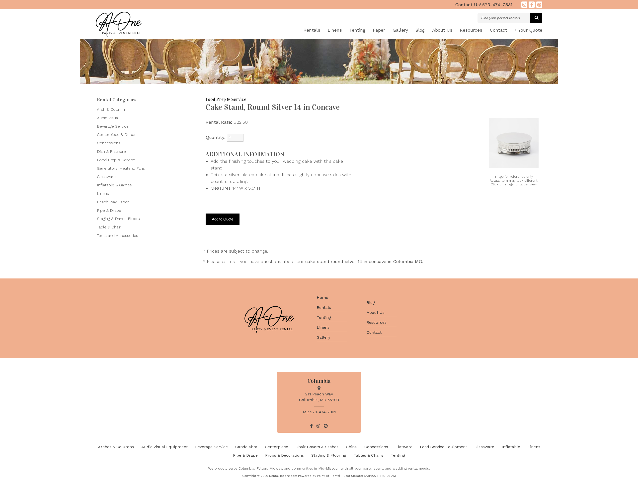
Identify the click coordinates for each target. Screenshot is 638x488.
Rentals (312, 30)
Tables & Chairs (368, 455)
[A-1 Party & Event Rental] (119, 35)
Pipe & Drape (109, 210)
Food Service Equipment (443, 446)
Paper (379, 30)
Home (322, 297)
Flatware (404, 446)
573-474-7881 (483, 4)
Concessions (108, 143)
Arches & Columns (116, 446)
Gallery (400, 30)
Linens (335, 30)
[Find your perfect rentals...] (536, 18)
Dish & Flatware (111, 151)
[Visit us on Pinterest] (539, 4)
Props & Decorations (284, 455)
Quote (530, 30)
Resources (471, 30)
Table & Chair (109, 227)
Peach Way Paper (113, 202)
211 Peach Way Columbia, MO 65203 (319, 397)
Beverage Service (113, 126)
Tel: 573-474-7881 (319, 412)
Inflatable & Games (114, 185)
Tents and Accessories (117, 235)
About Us (376, 312)
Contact (498, 30)
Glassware (106, 176)
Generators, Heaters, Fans (121, 168)
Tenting (357, 30)
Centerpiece (276, 446)
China (351, 446)
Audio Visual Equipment (164, 446)
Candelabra (246, 446)
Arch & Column (111, 109)
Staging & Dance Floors (118, 218)
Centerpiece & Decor (116, 134)
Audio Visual (108, 117)
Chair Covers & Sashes (317, 446)
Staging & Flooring (328, 455)
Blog (420, 30)
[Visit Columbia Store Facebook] (532, 4)
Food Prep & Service (116, 160)
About (442, 30)
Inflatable (511, 446)
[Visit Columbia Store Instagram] (524, 4)
